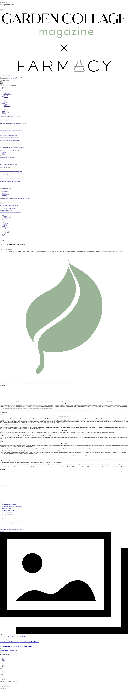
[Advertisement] (64, 393)
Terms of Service (4, 684)
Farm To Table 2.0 (7, 106)
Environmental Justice (7, 108)
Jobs (2, 666)
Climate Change (6, 109)
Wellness (3, 672)
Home (3, 671)
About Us (3, 664)
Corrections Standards (5, 686)
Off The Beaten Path (7, 94)
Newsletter (3, 679)
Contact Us (4, 665)
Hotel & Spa (6, 95)
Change (3, 229)
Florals (5, 101)
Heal (3, 96)
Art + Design (6, 100)
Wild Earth (5, 102)
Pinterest (3, 677)
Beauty (3, 133)
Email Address (2, 7)
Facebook (3, 676)
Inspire (3, 99)
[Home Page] (0, 84)
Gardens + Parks (6, 93)
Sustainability (4, 193)
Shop (3, 235)
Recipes (5, 105)
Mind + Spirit (6, 97)
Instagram (3, 678)
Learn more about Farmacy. (13, 78)
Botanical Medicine (5, 132)
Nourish (3, 103)
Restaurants (6, 104)
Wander (3, 92)
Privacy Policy (4, 685)
